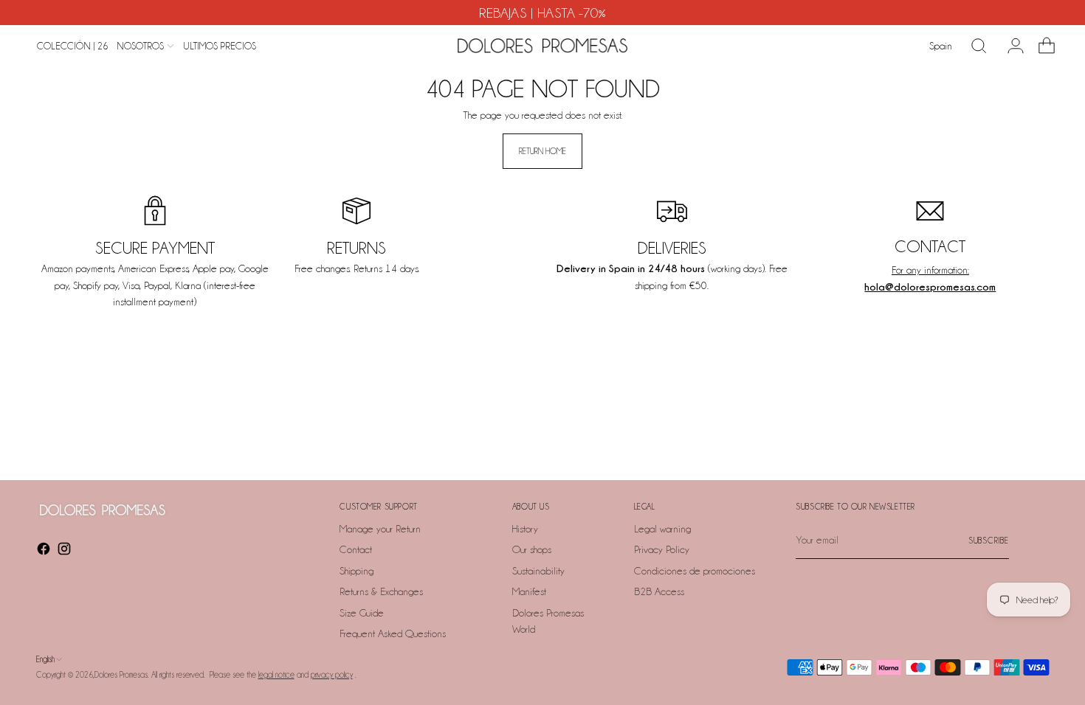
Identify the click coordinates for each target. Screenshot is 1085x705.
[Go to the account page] (1009, 45)
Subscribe (988, 540)
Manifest (529, 591)
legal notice (276, 674)
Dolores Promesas (121, 674)
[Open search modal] (978, 45)
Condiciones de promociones (694, 571)
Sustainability (538, 571)
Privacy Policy (661, 549)
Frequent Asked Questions (393, 633)
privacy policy (332, 674)
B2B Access (659, 591)
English (45, 659)
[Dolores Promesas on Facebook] (45, 551)
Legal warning (662, 529)
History (525, 529)
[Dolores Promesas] (542, 45)
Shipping (356, 571)
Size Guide (362, 613)
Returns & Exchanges (381, 591)
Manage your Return (380, 529)
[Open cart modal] (1040, 45)
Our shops (531, 549)
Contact (356, 549)
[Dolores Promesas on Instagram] (66, 551)
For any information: (930, 270)
